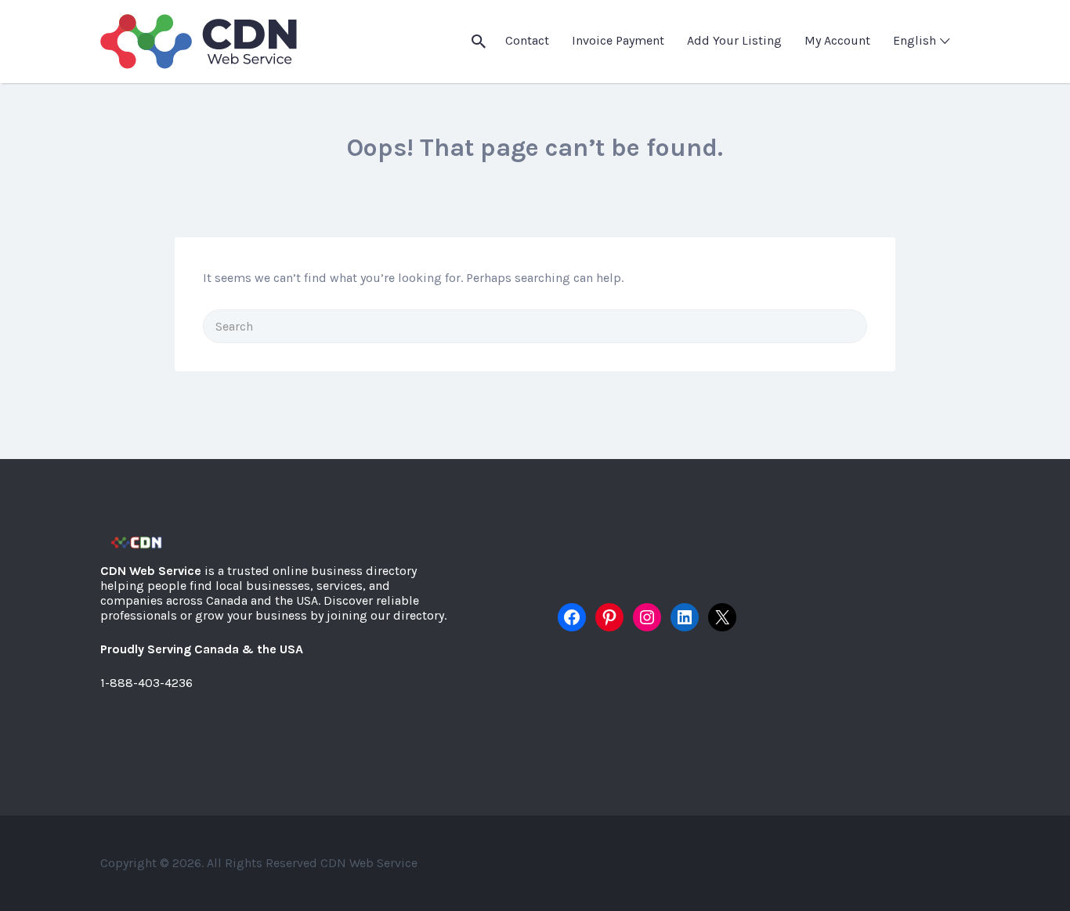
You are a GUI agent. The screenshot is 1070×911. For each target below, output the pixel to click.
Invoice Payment (618, 40)
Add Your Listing (734, 40)
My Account (837, 40)
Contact (527, 40)
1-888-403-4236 (146, 682)
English (914, 40)
